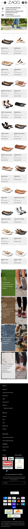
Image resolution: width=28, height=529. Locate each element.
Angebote (5, 443)
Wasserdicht (6, 447)
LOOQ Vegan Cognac (19, 197)
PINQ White (4, 197)
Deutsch (13, 492)
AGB (4, 398)
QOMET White (18, 259)
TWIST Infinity (4, 133)
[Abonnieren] (23, 482)
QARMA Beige (4, 69)
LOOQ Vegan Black (6, 219)
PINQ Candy (17, 90)
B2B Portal (5, 425)
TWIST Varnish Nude (6, 112)
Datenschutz (6, 402)
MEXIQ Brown (17, 154)
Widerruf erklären (8, 408)
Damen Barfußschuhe (8, 437)
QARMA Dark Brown (6, 90)
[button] (5, 2)
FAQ (4, 419)
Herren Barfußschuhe (8, 440)
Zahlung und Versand (8, 392)
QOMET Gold (4, 238)
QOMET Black (17, 238)
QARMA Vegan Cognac (6, 154)
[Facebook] (14, 519)
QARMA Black (4, 48)
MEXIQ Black (17, 112)
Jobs (4, 422)
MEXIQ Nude (4, 176)
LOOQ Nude (17, 48)
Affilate (4, 429)
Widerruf (5, 389)
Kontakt (5, 416)
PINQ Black (17, 176)
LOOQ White (17, 69)
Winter (4, 450)
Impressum (5, 395)
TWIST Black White (19, 219)
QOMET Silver (4, 259)
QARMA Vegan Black (19, 133)
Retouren (5, 405)
